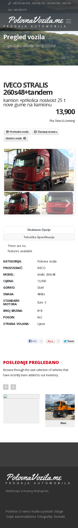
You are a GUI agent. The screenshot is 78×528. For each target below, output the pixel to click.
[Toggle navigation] (68, 21)
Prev (5, 387)
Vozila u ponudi (41, 511)
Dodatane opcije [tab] (39, 229)
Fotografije (45, 516)
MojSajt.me (41, 491)
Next (13, 387)
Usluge (58, 511)
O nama (24, 511)
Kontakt (59, 516)
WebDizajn (13, 491)
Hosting (28, 491)
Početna (11, 511)
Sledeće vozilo (14, 138)
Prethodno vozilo (19, 131)
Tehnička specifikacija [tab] (39, 237)
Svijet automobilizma (21, 516)
